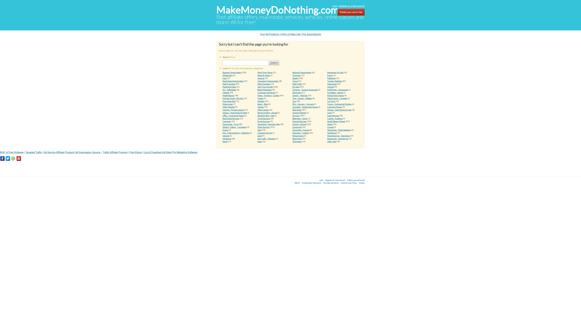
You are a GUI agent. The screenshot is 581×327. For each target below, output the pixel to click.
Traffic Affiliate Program (115, 152)
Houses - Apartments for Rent (235, 113)
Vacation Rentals (299, 113)
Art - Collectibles (229, 90)
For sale (295, 87)
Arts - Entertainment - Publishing (236, 133)
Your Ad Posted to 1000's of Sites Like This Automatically (290, 34)
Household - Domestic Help (269, 124)
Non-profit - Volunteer (267, 139)
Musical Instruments (335, 95)
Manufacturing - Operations (338, 136)
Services (295, 116)
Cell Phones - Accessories (337, 90)
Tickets (260, 98)
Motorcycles (228, 104)
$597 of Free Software (12, 152)
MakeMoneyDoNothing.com (277, 9)
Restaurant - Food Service (337, 139)
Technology (297, 141)
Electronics (296, 93)
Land (329, 113)
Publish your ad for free (351, 12)
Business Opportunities (232, 72)
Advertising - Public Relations (339, 130)
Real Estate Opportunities (233, 81)
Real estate (297, 110)
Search (274, 62)
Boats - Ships (263, 104)
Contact (362, 183)
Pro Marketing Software (184, 152)
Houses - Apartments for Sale (339, 110)
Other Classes (263, 110)
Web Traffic (297, 84)
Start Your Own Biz (265, 87)
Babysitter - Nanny (300, 118)
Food (224, 78)
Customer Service (265, 133)
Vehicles (261, 101)
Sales (260, 141)
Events (225, 130)
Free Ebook (136, 152)
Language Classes (334, 107)
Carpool (330, 127)
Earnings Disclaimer (331, 183)
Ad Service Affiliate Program (59, 152)
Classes (261, 107)
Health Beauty (228, 95)
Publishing (331, 78)
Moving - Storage (299, 124)
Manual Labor (298, 136)
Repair (330, 124)
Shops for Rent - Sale (266, 116)
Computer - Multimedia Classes (305, 107)
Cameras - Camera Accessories (305, 90)
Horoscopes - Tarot (230, 124)
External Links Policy (349, 183)
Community (297, 127)
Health (295, 78)
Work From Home (265, 72)
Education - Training (300, 133)
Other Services (264, 127)
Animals (330, 87)
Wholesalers (228, 75)
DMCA (297, 183)
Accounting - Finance (300, 130)
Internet (226, 136)
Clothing (226, 93)
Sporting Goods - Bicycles (233, 98)
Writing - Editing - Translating (234, 127)
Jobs (259, 130)
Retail (225, 141)
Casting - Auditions (335, 118)
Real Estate (297, 139)
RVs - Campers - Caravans (303, 104)
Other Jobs (331, 141)
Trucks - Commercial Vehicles (339, 104)
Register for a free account (352, 5)
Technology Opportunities (268, 81)
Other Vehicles (229, 107)
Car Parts (331, 101)
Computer (296, 75)
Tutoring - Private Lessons (233, 110)
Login (335, 5)
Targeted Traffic (33, 152)
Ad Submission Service (87, 152)
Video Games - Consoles (337, 98)
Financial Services (299, 121)
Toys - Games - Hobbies (302, 98)
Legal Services (333, 116)
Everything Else (229, 101)
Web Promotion (229, 84)
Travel (295, 81)
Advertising (332, 84)
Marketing (227, 139)
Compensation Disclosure (311, 183)
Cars (294, 101)
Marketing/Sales (229, 87)
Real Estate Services (231, 118)
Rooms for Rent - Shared (267, 113)
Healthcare (331, 133)
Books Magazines (265, 90)
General (261, 78)
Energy (330, 75)
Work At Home (264, 75)
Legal (260, 136)
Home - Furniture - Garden (268, 95)
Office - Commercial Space (233, 116)
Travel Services (264, 118)
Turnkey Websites (334, 81)
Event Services (264, 121)
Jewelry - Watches (300, 95)
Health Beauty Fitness (336, 121)
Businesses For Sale (335, 72)
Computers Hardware (266, 93)
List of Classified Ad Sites (157, 152)
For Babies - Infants (335, 93)
